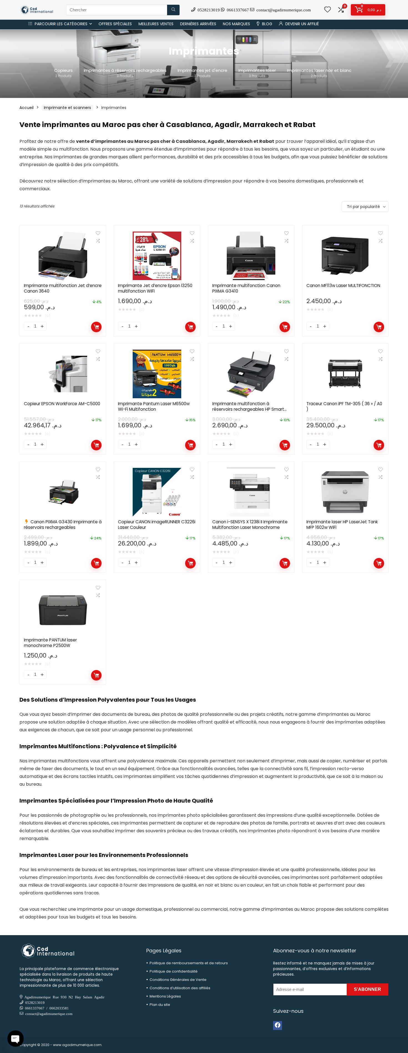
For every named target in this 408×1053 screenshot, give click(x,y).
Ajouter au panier (96, 327)
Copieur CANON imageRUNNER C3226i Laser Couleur (156, 524)
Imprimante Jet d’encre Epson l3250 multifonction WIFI (155, 288)
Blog (266, 24)
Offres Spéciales (115, 24)
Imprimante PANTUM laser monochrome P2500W (50, 642)
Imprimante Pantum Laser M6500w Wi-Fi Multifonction (154, 406)
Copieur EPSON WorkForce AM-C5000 (62, 404)
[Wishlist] (327, 9)
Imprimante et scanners (67, 107)
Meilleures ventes (155, 24)
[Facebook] (277, 1025)
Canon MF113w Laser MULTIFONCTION (343, 285)
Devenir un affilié (301, 24)
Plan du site (160, 1004)
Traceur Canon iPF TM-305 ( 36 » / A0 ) (344, 406)
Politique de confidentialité (174, 971)
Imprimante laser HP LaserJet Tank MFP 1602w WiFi (342, 524)
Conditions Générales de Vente (178, 979)
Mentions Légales (165, 996)
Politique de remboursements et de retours (189, 963)
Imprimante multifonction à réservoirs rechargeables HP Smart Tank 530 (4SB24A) (248, 409)
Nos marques (236, 24)
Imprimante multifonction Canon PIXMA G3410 (246, 288)
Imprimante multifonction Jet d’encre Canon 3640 (63, 288)
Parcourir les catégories (60, 24)
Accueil (26, 107)
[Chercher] (173, 10)
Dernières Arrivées (198, 24)
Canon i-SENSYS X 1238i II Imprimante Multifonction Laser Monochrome (250, 524)
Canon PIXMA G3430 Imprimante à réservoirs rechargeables (63, 524)
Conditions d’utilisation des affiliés (180, 988)
